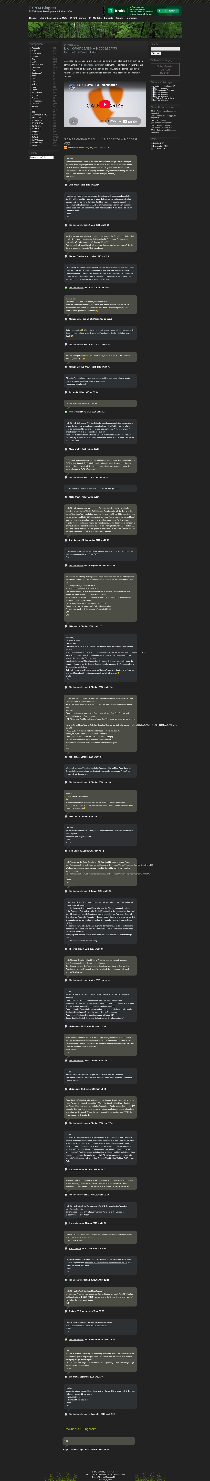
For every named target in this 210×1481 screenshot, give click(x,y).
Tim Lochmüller (71, 52)
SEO (34, 112)
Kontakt (119, 18)
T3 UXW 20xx (37, 129)
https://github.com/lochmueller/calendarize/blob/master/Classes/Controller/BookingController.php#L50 (106, 652)
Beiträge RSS (158, 143)
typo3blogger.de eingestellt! (164, 86)
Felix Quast (74, 412)
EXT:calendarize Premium (163, 90)
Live (33, 81)
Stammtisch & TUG (39, 115)
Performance (37, 92)
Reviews (35, 106)
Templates (36, 132)
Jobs (34, 76)
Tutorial (35, 134)
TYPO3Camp (37, 143)
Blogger (33, 18)
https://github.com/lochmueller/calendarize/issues (85, 963)
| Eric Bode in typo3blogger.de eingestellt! (161, 121)
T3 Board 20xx (38, 120)
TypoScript (36, 145)
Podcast (93, 52)
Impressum (131, 18)
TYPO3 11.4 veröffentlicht (163, 98)
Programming (37, 101)
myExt (34, 84)
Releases (35, 104)
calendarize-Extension (94, 65)
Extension (84, 52)
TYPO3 (35, 137)
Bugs (34, 51)
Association (36, 48)
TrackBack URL (104, 148)
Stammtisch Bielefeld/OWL (53, 18)
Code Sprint (36, 53)
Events (34, 62)
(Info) (170, 61)
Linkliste (108, 18)
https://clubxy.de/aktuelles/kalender (80, 1237)
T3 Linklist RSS (159, 149)
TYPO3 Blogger (42, 8)
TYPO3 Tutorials (78, 18)
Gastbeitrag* (37, 73)
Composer (36, 56)
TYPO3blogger (38, 140)
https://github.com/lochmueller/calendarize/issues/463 (87, 1325)
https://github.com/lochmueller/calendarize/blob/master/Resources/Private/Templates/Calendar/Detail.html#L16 (109, 865)
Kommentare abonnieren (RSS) (80, 148)
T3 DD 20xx (37, 126)
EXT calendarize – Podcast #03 (90, 48)
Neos (34, 87)
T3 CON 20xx (37, 123)
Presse (35, 98)
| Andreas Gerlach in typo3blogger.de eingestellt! (161, 126)
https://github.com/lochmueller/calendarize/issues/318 (106, 1263)
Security (35, 109)
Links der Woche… (160, 88)
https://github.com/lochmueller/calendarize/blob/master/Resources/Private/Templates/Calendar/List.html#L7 (108, 874)
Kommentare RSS (160, 146)
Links (34, 79)
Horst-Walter (75, 1169)
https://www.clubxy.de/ (74, 1209)
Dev (33, 59)
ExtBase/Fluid (37, 65)
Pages (34, 90)
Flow (34, 70)
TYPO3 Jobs (95, 18)
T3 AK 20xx (36, 118)
